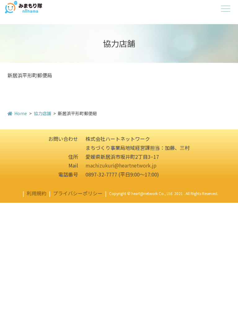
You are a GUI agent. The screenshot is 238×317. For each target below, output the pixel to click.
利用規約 (36, 193)
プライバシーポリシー (78, 193)
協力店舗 (42, 113)
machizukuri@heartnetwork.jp (121, 165)
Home (20, 113)
